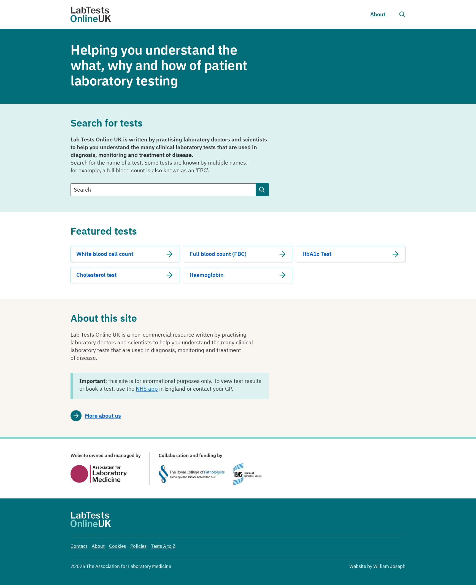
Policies (138, 546)
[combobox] (163, 189)
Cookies (117, 546)
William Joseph (389, 566)
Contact (79, 546)
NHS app (147, 388)
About (377, 14)
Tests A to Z (163, 546)
